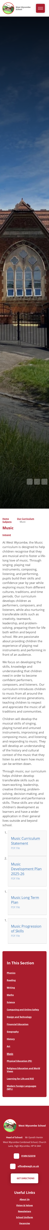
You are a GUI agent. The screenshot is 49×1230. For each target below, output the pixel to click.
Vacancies (24, 1223)
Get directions (25, 1178)
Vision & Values (24, 1205)
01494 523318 (28, 1155)
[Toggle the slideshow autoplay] (44, 482)
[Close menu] (40, 8)
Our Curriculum (25, 518)
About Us (25, 1199)
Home (5, 518)
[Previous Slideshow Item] (30, 482)
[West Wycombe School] (8, 8)
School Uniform (24, 1217)
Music (23, 521)
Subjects (7, 521)
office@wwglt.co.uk (28, 1166)
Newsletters (24, 1211)
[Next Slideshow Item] (37, 482)
